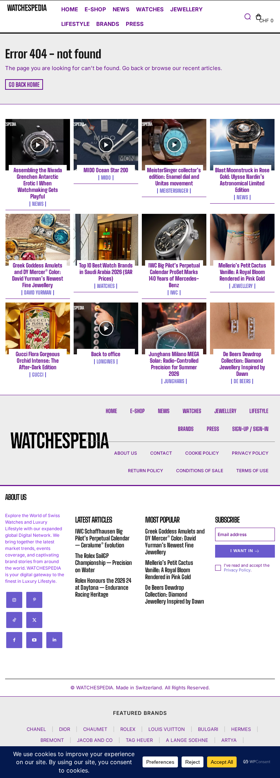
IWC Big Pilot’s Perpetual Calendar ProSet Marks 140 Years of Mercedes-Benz (174, 275)
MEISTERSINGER (174, 190)
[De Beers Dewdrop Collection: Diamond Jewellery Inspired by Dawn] (242, 328)
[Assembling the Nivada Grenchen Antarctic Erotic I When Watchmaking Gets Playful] (37, 145)
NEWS (37, 204)
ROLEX (127, 729)
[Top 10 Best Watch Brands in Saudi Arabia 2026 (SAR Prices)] (106, 240)
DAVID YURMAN (37, 292)
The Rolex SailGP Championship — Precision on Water (103, 562)
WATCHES (105, 286)
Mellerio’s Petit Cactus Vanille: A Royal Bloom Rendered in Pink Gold (242, 272)
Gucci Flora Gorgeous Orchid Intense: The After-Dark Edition (38, 360)
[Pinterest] (34, 600)
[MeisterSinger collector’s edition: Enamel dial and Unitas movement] (174, 145)
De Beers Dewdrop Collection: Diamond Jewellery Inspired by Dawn (242, 364)
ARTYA (229, 740)
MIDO (106, 177)
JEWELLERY (242, 286)
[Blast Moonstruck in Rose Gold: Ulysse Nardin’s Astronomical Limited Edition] (242, 145)
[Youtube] (34, 640)
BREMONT (52, 740)
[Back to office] (106, 328)
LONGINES (106, 361)
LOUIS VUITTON (166, 729)
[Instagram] (14, 600)
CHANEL (36, 729)
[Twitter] (34, 620)
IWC (174, 292)
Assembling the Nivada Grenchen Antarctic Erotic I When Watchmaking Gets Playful (37, 183)
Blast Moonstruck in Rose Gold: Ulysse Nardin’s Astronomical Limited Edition (242, 180)
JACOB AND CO (95, 740)
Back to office (105, 354)
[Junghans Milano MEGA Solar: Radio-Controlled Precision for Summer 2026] (174, 328)
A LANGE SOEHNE (187, 740)
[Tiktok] (14, 620)
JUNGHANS (174, 381)
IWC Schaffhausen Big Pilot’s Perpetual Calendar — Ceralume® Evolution (102, 538)
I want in (241, 550)
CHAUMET (95, 729)
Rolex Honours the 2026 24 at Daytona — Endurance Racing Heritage (103, 587)
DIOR (64, 729)
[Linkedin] (54, 640)
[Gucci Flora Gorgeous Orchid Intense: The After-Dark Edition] (37, 328)
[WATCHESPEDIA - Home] (27, 7)
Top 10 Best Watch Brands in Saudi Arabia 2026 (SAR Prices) (106, 272)
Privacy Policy (237, 570)
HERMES (241, 729)
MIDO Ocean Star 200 (105, 170)
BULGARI (208, 729)
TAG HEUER (139, 740)
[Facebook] (14, 640)
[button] (247, 16)
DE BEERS (242, 381)
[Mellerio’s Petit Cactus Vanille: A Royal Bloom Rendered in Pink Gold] (242, 240)
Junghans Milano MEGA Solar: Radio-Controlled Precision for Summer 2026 (174, 364)
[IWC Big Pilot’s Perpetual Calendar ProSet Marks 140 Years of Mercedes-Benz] (174, 240)
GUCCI (37, 374)
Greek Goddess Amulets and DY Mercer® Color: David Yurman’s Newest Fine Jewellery (37, 275)
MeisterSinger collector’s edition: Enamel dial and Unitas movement (174, 176)
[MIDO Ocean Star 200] (106, 145)
